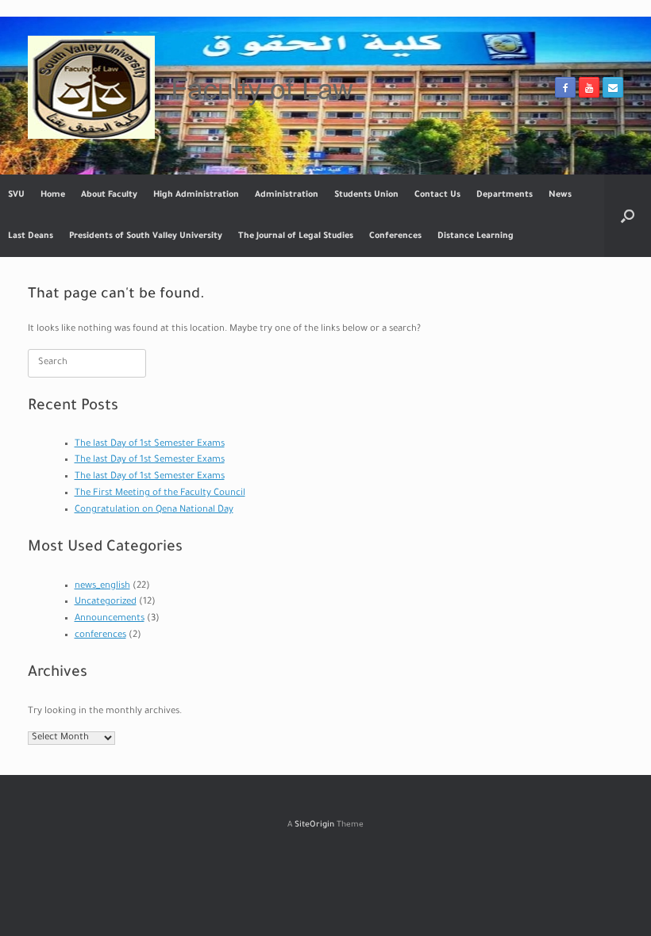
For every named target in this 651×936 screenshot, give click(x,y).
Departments (504, 195)
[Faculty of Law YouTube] (589, 87)
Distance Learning (475, 236)
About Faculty (109, 195)
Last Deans (30, 236)
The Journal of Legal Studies (295, 236)
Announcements (109, 619)
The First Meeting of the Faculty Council (160, 494)
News (560, 195)
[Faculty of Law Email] (613, 87)
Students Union (366, 195)
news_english (102, 586)
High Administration (196, 195)
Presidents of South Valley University (145, 236)
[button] (627, 216)
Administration (286, 195)
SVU (16, 195)
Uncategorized (106, 602)
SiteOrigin (314, 825)
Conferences (395, 236)
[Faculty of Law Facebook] (565, 87)
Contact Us (437, 195)
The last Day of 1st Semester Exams (150, 444)
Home (52, 195)
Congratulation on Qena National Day (154, 510)
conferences (100, 636)
